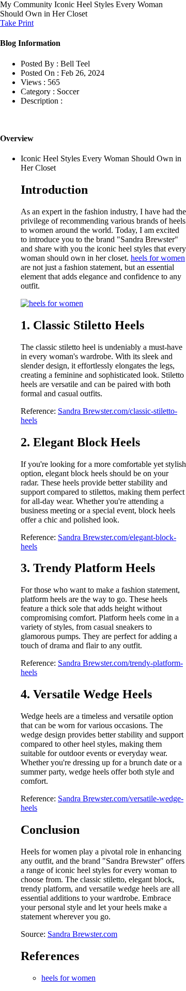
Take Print (17, 23)
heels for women (158, 258)
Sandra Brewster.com (82, 934)
